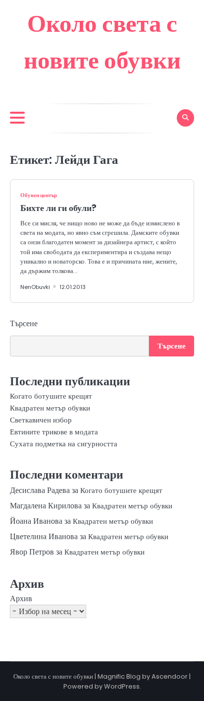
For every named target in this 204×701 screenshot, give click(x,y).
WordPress (122, 686)
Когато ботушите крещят (51, 396)
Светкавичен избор (41, 420)
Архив (21, 598)
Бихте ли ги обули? (58, 208)
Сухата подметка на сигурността (63, 443)
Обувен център (38, 195)
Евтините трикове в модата (54, 431)
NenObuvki (35, 287)
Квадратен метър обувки (50, 408)
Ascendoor (170, 676)
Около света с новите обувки (53, 676)
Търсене (24, 323)
